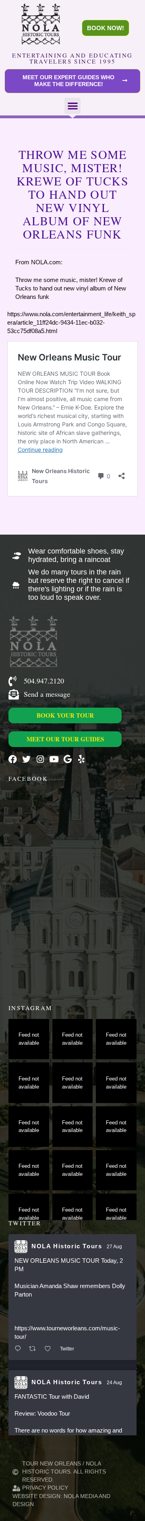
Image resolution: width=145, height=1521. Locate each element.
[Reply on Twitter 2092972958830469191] (19, 1349)
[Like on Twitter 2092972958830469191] (50, 1349)
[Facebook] (12, 759)
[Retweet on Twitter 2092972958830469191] (35, 1349)
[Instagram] (40, 759)
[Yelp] (81, 759)
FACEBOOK (28, 778)
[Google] (67, 759)
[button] (72, 106)
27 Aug (114, 1246)
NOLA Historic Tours (66, 1246)
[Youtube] (54, 759)
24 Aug (114, 1382)
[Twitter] (26, 759)
